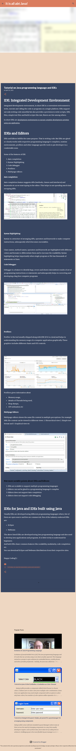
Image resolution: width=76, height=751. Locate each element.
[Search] (30, 3)
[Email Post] (5, 565)
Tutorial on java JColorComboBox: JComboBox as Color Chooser (35, 684)
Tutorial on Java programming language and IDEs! (24, 567)
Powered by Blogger (39, 742)
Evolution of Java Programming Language (28, 650)
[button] (5, 94)
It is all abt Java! (17, 3)
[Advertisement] (38, 67)
